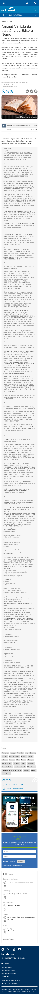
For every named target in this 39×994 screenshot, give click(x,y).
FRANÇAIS (21, 958)
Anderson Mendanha (8, 82)
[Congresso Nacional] (7, 954)
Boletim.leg (6, 891)
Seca (23, 763)
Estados (4, 756)
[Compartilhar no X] (36, 91)
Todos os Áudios (8, 939)
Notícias (5, 914)
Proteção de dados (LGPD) (11, 980)
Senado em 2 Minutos (10, 879)
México (23, 760)
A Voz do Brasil (7, 902)
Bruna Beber (6, 774)
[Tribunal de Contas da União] (12, 954)
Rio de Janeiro (6, 763)
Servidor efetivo (7, 967)
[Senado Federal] (19, 3)
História (30, 756)
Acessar (20, 861)
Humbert (26, 770)
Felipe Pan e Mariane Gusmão (12, 770)
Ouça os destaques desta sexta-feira (20, 882)
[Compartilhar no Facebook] (31, 91)
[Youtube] (19, 949)
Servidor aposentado (9, 973)
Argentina (20, 753)
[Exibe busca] (35, 9)
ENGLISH (5, 958)
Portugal (30, 760)
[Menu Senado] (3, 3)
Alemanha (5, 753)
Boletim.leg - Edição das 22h (17, 893)
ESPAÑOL (12, 958)
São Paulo (16, 763)
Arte (26, 753)
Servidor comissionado (9, 970)
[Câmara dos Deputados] (3, 954)
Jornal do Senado (14, 905)
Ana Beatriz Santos (22, 82)
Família (23, 756)
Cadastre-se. (17, 865)
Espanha (33, 753)
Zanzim (33, 770)
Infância (4, 760)
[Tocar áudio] (4, 91)
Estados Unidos (14, 756)
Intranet (6, 963)
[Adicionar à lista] (8, 91)
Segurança (30, 763)
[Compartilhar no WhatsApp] (27, 91)
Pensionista (5, 976)
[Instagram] (14, 949)
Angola (13, 753)
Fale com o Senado (10, 983)
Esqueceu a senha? (9, 861)
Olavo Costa (31, 767)
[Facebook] (4, 949)
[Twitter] (8, 949)
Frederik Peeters (7, 767)
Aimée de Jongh (20, 767)
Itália (17, 760)
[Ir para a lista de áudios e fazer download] (12, 91)
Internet (11, 760)
